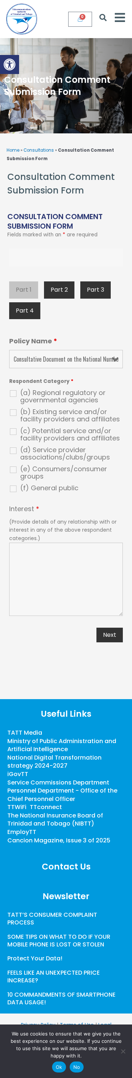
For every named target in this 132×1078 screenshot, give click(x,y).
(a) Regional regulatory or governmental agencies (63, 396)
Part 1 (24, 289)
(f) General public (49, 488)
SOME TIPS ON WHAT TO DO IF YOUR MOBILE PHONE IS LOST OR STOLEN (58, 941)
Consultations (38, 150)
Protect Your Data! (34, 958)
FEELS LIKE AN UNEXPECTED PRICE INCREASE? (53, 976)
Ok (59, 1067)
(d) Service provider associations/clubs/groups (65, 453)
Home (13, 150)
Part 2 (59, 289)
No (76, 1067)
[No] (122, 1051)
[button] (9, 64)
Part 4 (25, 310)
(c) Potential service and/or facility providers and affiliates (70, 434)
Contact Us (66, 866)
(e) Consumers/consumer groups (63, 472)
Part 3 (95, 289)
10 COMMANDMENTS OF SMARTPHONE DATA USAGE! (61, 998)
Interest (24, 508)
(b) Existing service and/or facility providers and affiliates (70, 415)
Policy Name (33, 341)
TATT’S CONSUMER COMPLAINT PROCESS (52, 919)
